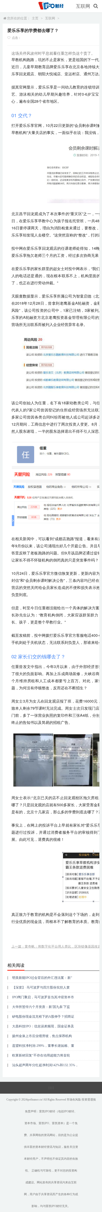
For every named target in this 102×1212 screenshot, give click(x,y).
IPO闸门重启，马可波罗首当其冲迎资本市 (43, 997)
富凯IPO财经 (47, 1111)
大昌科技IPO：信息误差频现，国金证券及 (43, 1026)
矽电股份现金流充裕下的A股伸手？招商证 (43, 1016)
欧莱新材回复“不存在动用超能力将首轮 (41, 1055)
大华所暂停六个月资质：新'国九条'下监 (41, 1007)
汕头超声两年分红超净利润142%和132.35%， (45, 1065)
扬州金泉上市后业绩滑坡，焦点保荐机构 (42, 1036)
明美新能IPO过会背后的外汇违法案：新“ (42, 978)
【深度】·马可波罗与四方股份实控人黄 (41, 987)
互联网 (83, 6)
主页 (35, 18)
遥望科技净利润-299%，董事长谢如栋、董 (43, 1045)
